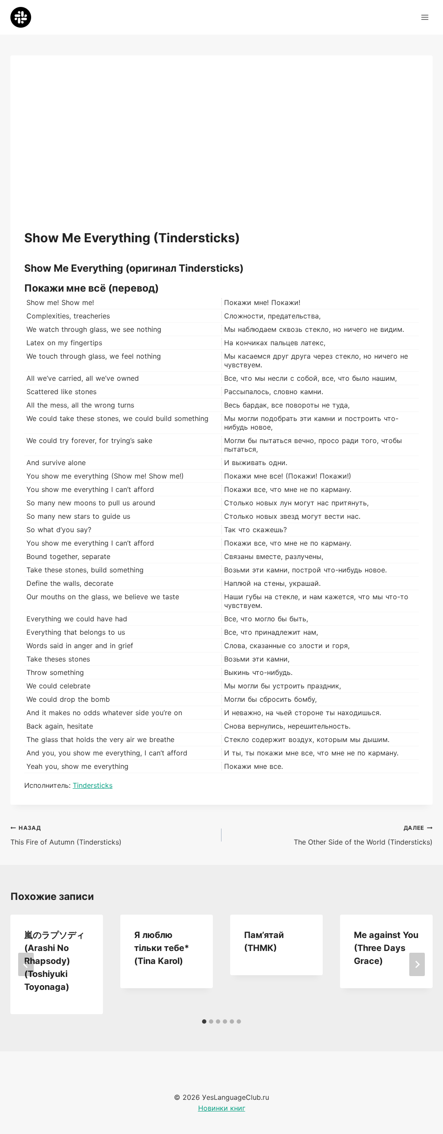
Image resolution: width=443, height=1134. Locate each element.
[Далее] (417, 964)
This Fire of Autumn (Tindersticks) (66, 835)
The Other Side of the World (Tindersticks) (363, 835)
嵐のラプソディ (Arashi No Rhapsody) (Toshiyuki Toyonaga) (54, 961)
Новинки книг (221, 1108)
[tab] (204, 1021)
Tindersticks (92, 785)
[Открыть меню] (425, 17)
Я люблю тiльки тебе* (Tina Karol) (161, 948)
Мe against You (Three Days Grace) (386, 948)
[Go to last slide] (26, 964)
